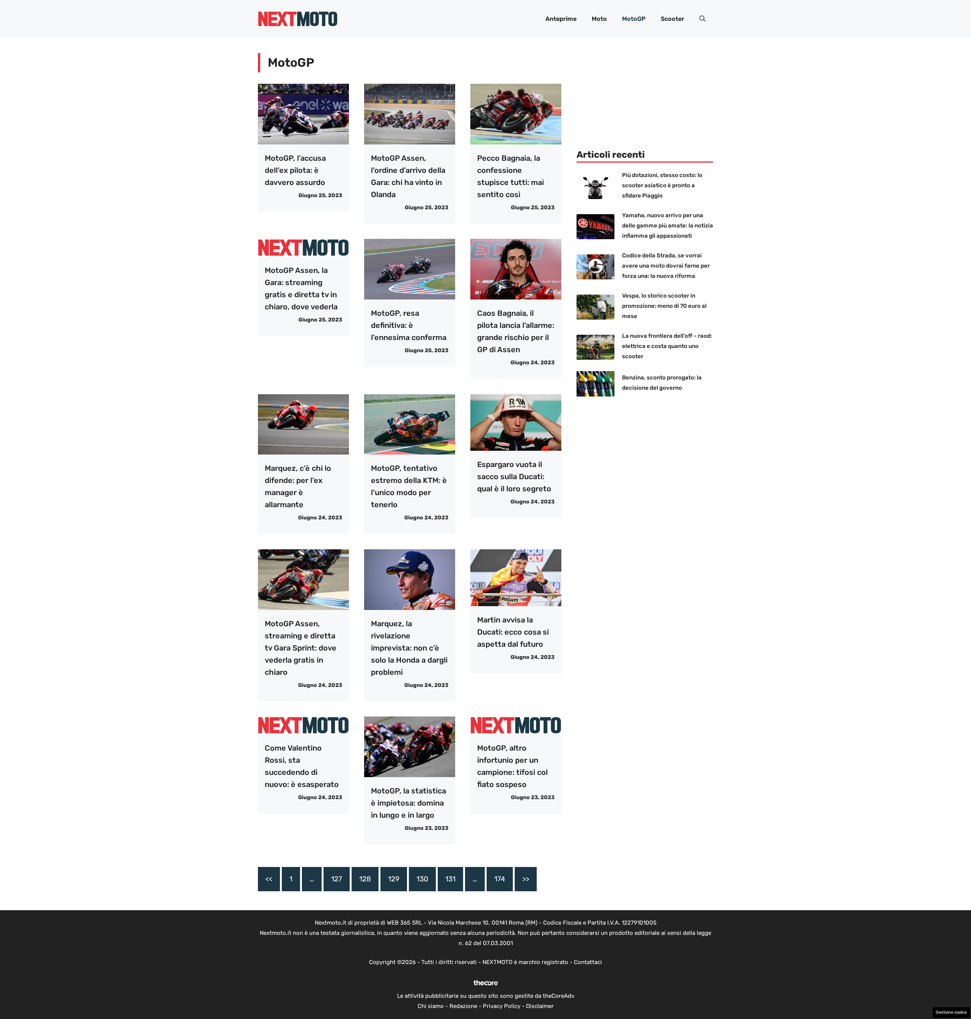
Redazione (463, 1006)
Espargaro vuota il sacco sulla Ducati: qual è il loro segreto (514, 476)
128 (365, 879)
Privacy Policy (501, 1006)
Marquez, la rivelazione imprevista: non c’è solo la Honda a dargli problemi (409, 648)
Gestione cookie (951, 1012)
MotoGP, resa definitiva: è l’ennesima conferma (408, 325)
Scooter (672, 18)
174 (499, 879)
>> (525, 879)
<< (269, 879)
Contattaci (588, 962)
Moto (599, 18)
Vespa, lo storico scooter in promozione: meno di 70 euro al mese (664, 306)
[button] (702, 19)
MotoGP (634, 18)
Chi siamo (431, 1006)
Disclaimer (540, 1006)
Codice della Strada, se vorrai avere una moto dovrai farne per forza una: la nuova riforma (666, 265)
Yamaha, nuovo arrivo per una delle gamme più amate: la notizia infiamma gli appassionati (667, 225)
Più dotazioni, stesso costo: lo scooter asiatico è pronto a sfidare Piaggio (662, 185)
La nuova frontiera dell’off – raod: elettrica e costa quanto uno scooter (667, 346)
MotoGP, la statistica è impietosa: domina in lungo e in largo (408, 803)
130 (422, 879)
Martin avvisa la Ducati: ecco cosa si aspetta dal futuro (513, 632)
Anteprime (561, 18)
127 (336, 879)
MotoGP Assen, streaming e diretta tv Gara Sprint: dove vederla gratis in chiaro (300, 648)
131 (450, 879)
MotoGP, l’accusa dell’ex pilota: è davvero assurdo (295, 170)
